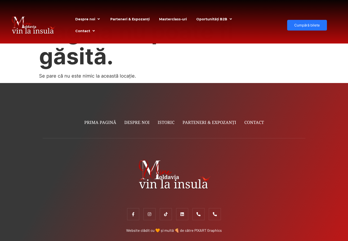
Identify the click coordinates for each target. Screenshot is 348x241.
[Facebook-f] (133, 214)
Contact (82, 31)
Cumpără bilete (307, 25)
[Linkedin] (182, 214)
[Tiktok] (166, 214)
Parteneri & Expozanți (130, 19)
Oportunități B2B (211, 19)
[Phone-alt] (198, 214)
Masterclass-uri (173, 19)
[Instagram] (149, 214)
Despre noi (85, 19)
